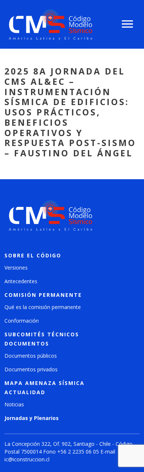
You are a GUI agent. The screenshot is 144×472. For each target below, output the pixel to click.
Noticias (14, 404)
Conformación (21, 320)
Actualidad (24, 392)
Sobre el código (32, 255)
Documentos (26, 343)
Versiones (16, 267)
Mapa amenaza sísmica (44, 382)
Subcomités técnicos (41, 334)
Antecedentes (20, 281)
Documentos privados (31, 369)
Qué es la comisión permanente (42, 306)
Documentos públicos (30, 355)
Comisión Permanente (43, 294)
